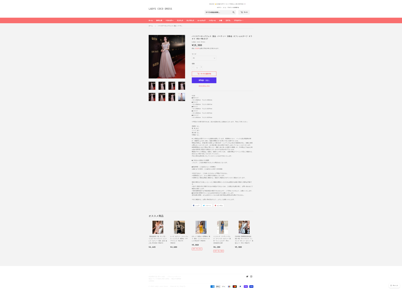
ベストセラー (169, 20)
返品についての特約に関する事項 (159, 279)
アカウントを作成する (233, 7)
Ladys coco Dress (160, 8)
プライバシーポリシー (174, 276)
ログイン (219, 7)
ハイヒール (212, 20)
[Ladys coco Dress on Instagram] (251, 277)
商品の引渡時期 (176, 279)
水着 (220, 20)
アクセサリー (238, 20)
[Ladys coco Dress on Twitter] (247, 277)
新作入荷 (159, 20)
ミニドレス (180, 20)
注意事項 (151, 281)
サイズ (194, 54)
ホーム (151, 20)
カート (246, 12)
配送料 (197, 48)
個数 (193, 63)
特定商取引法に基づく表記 (157, 276)
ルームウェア (202, 20)
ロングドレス (190, 20)
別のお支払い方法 (204, 86)
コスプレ (228, 20)
